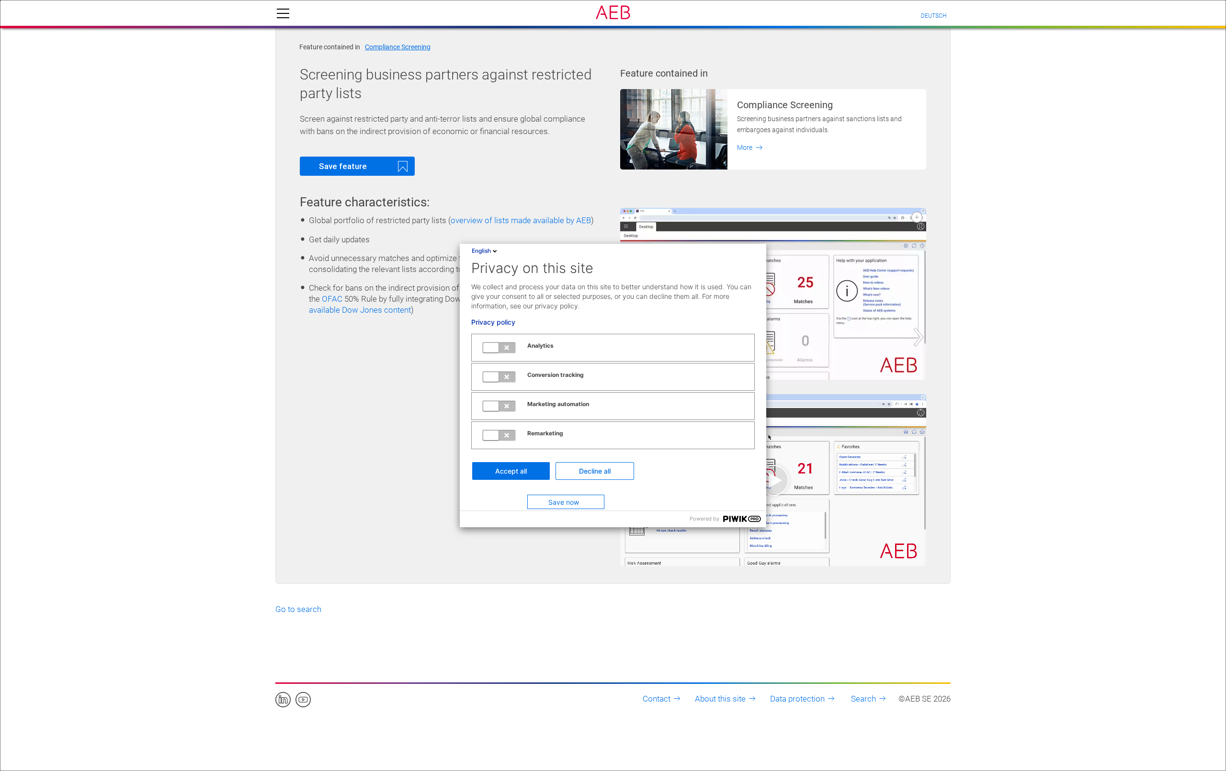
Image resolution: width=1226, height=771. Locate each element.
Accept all (511, 471)
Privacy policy (493, 322)
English (481, 250)
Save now (563, 502)
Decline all (595, 471)
